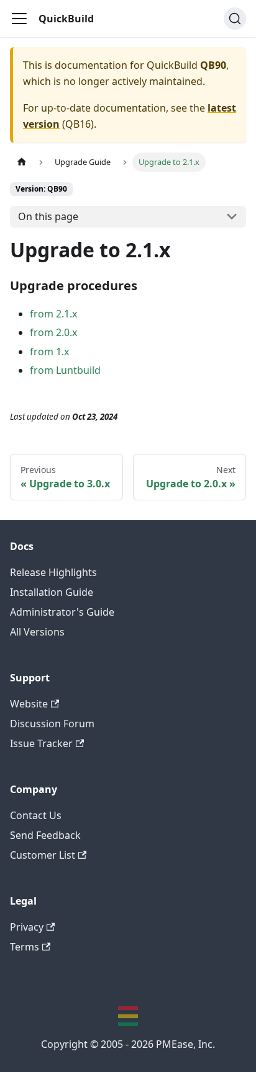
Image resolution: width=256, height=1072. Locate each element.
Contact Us (36, 815)
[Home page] (22, 162)
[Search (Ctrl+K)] (235, 18)
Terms (24, 947)
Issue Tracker (41, 743)
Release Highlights (53, 572)
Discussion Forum (52, 723)
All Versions (37, 632)
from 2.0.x (53, 332)
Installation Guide (51, 592)
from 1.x (49, 351)
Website (29, 704)
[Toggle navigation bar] (19, 18)
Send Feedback (45, 835)
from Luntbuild (65, 370)
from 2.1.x (53, 314)
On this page (48, 216)
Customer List (42, 855)
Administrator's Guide (62, 612)
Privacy (26, 927)
